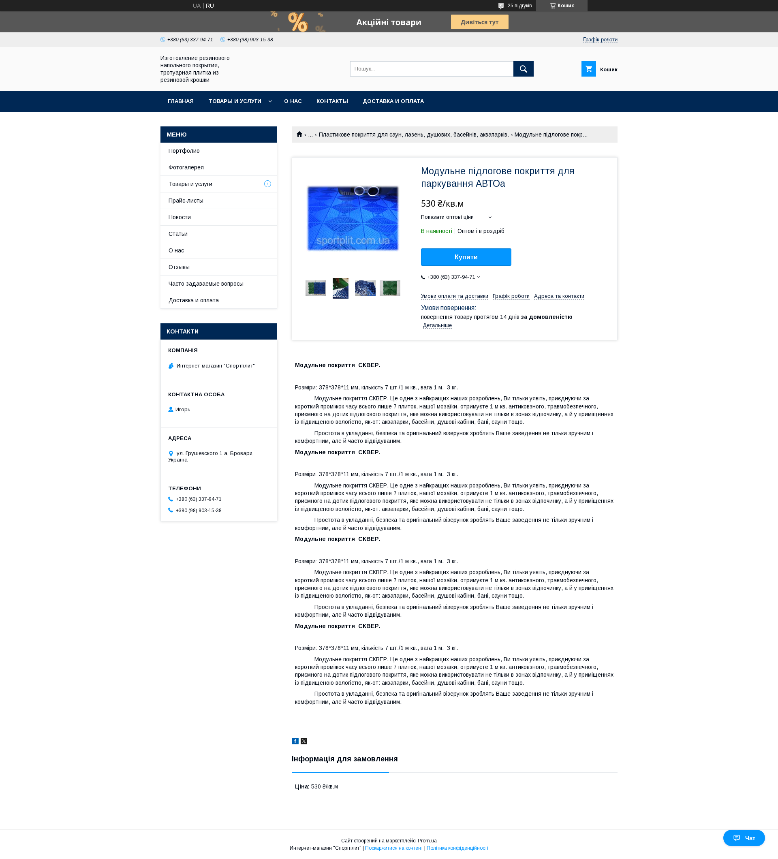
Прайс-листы (186, 200)
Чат (750, 838)
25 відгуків (520, 6)
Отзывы (179, 267)
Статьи (178, 234)
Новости (180, 217)
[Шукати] (523, 69)
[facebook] (295, 742)
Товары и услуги (234, 101)
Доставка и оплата (393, 101)
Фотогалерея (186, 167)
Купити (466, 257)
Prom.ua (427, 841)
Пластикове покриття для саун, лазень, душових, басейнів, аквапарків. (414, 134)
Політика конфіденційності (457, 848)
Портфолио (184, 150)
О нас (293, 101)
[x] (304, 742)
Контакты (332, 101)
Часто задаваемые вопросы (206, 283)
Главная (181, 101)
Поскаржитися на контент (394, 848)
